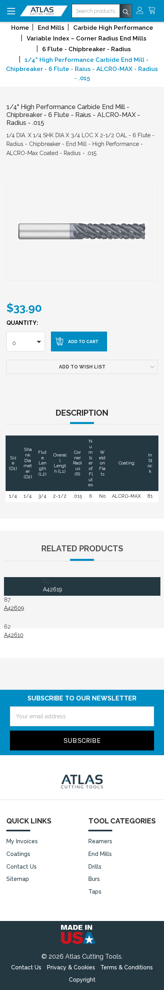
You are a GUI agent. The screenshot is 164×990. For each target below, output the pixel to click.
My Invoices (22, 841)
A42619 (52, 589)
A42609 (14, 608)
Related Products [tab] (82, 548)
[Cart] (154, 11)
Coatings (18, 854)
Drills (95, 866)
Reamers (100, 841)
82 (52, 585)
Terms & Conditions (126, 967)
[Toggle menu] (11, 11)
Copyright (82, 980)
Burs (94, 879)
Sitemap (17, 879)
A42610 (13, 635)
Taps (95, 891)
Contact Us (21, 866)
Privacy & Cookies (71, 967)
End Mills (100, 854)
